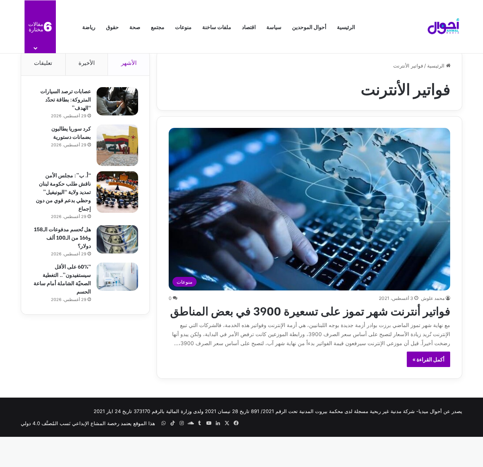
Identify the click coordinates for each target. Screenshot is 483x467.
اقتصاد (249, 27)
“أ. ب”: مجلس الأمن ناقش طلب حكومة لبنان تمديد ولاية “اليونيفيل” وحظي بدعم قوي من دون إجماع (63, 191)
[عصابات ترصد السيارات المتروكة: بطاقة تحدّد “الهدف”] (117, 101)
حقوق (112, 27)
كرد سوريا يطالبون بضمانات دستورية (71, 132)
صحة (134, 27)
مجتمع (158, 27)
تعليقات (43, 62)
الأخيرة (86, 62)
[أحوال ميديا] (443, 27)
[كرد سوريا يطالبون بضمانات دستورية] (117, 145)
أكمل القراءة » (428, 359)
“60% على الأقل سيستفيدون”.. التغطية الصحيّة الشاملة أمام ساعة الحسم (62, 278)
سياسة (273, 27)
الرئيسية (346, 27)
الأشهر (129, 62)
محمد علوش (433, 298)
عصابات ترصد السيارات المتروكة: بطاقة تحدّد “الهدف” (65, 99)
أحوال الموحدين (309, 27)
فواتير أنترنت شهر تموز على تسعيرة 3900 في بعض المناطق (310, 310)
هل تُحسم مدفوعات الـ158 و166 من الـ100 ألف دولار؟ (62, 237)
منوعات (183, 27)
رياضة (88, 27)
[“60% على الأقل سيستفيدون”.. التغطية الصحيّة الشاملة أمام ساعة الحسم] (117, 277)
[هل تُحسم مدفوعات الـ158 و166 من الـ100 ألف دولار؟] (117, 239)
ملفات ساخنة (216, 27)
